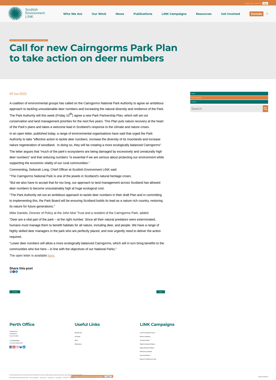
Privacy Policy (43, 377)
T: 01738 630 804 (14, 340)
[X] (13, 271)
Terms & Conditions (34, 377)
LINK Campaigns (174, 14)
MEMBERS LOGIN (249, 3)
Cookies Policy (51, 377)
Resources (204, 14)
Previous (14, 292)
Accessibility (58, 377)
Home (26, 13)
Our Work (99, 14)
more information (99, 376)
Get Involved (230, 14)
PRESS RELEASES (196, 98)
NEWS (193, 93)
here (51, 255)
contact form (19, 343)
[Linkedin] (16, 271)
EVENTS (193, 102)
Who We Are (72, 14)
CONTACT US (257, 3)
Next (160, 292)
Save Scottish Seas (145, 355)
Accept (108, 376)
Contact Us (65, 377)
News (120, 14)
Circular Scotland (144, 340)
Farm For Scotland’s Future (147, 332)
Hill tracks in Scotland (146, 351)
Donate (265, 3)
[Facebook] (11, 271)
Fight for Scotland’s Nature (147, 344)
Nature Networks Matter (147, 348)
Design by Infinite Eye (263, 376)
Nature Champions (145, 336)
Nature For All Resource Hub (148, 359)
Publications (143, 14)
